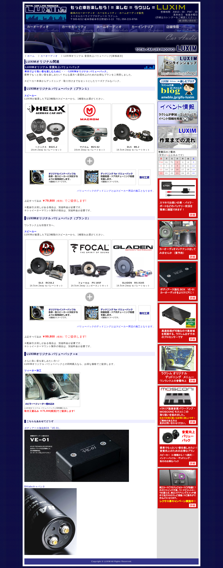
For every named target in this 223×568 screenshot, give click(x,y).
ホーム (31, 56)
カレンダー (170, 17)
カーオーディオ (49, 56)
